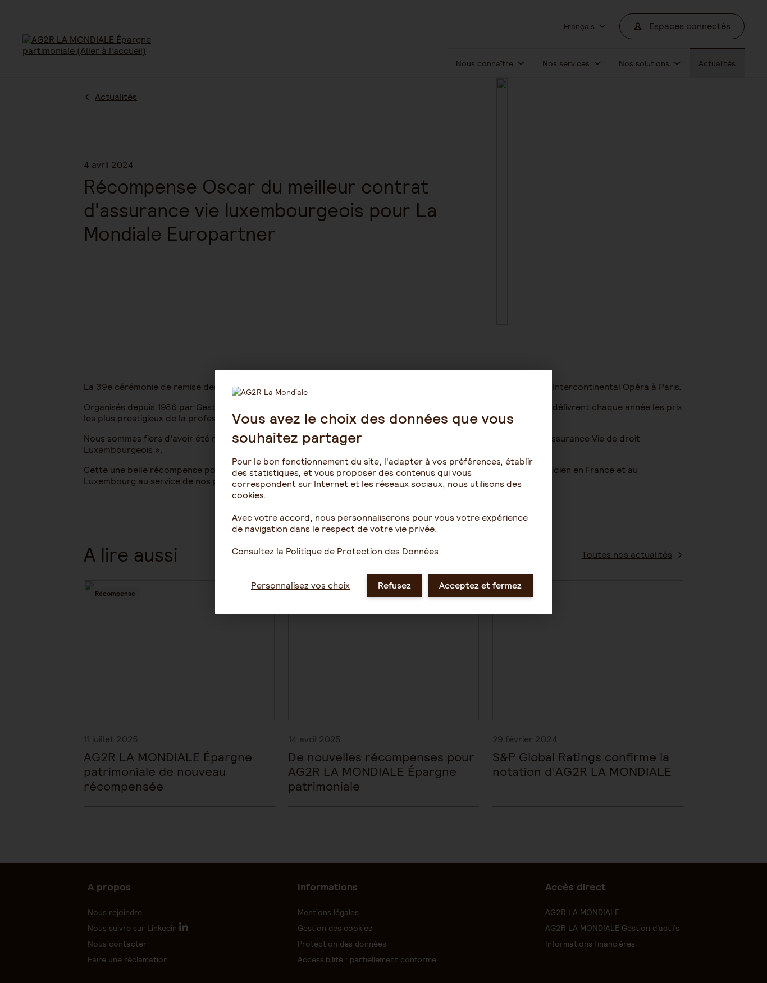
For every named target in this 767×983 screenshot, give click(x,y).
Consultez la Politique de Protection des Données (335, 551)
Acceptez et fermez (480, 585)
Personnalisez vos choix (300, 585)
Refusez (394, 585)
